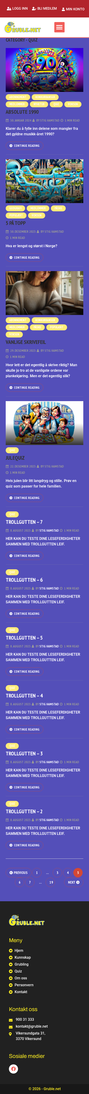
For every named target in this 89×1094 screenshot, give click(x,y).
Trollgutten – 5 (24, 637)
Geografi (15, 208)
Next (71, 882)
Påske (58, 208)
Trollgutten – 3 (24, 753)
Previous (21, 872)
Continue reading (26, 146)
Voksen (73, 104)
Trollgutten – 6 (24, 579)
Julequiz (15, 457)
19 (51, 882)
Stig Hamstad (49, 120)
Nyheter (39, 104)
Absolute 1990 (22, 111)
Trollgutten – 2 (24, 811)
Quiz (56, 104)
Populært (16, 215)
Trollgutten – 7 (24, 521)
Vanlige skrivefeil (26, 342)
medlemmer (17, 104)
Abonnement (17, 97)
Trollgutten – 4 (24, 695)
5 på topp (16, 223)
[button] (17, 8)
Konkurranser (45, 97)
